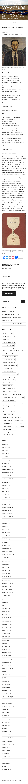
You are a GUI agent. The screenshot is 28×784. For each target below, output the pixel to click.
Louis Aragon (8, 397)
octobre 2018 (6, 741)
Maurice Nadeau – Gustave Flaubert (11, 317)
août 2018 (5, 747)
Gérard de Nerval (8, 383)
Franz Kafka (7, 368)
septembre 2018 (6, 744)
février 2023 (5, 577)
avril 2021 (4, 646)
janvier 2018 (5, 769)
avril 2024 (5, 532)
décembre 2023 (6, 545)
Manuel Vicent (7, 403)
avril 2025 (5, 495)
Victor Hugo (7, 432)
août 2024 (5, 520)
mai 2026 (4, 453)
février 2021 (5, 652)
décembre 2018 (6, 734)
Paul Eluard (19, 417)
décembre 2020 (6, 659)
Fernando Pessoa (9, 359)
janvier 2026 (5, 466)
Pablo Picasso (8, 417)
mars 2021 (5, 649)
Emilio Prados (18, 351)
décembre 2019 (6, 697)
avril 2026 (5, 457)
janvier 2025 (5, 504)
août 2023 (5, 558)
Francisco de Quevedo (10, 365)
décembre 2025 (6, 469)
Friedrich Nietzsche (9, 371)
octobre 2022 (6, 589)
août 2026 (5, 444)
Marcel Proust (19, 403)
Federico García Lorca (10, 356)
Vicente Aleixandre (9, 429)
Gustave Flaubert (9, 380)
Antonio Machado (9, 342)
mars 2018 (5, 763)
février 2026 (5, 463)
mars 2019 (5, 725)
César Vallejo (7, 351)
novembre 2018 (6, 738)
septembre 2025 (7, 479)
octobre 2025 (6, 476)
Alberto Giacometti (9, 336)
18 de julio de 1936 (7, 320)
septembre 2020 (7, 668)
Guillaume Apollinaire (9, 377)
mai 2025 (4, 491)
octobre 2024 (6, 513)
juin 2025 (4, 488)
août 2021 (5, 633)
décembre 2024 (6, 507)
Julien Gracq (7, 394)
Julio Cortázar (17, 394)
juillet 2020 (5, 674)
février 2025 (5, 501)
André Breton (8, 339)
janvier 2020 (5, 693)
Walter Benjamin (19, 432)
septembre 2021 (6, 630)
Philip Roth (19, 420)
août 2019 (5, 709)
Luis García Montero (9, 400)
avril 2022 (5, 608)
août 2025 (5, 482)
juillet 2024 (5, 523)
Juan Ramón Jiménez (9, 391)
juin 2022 (4, 602)
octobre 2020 (6, 665)
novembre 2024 (6, 510)
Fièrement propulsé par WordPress (11, 780)
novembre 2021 (6, 624)
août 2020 (5, 671)
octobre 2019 (6, 703)
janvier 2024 (5, 542)
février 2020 (5, 690)
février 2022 (5, 614)
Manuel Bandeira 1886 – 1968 (12, 34)
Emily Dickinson (8, 354)
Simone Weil (20, 426)
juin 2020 (4, 678)
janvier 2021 (5, 656)
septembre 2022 (6, 592)
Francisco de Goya (9, 362)
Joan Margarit (7, 385)
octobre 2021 (6, 627)
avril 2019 (5, 722)
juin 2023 (4, 564)
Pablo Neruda (8, 414)
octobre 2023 (6, 551)
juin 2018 (4, 753)
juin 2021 (4, 640)
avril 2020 (5, 684)
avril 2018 (5, 760)
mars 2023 (5, 573)
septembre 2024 (7, 517)
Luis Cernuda (19, 397)
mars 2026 (5, 460)
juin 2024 (4, 526)
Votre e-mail (6, 276)
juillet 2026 (5, 447)
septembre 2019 (6, 706)
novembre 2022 (6, 586)
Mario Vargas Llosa (9, 406)
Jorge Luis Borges (9, 388)
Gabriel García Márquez (10, 374)
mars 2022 (5, 611)
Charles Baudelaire (9, 348)
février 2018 (5, 766)
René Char (18, 423)
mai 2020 (4, 681)
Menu (14, 22)
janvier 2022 (5, 618)
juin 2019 (4, 716)
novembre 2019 (6, 700)
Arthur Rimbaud (8, 345)
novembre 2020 (6, 662)
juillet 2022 (5, 599)
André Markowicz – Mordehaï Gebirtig (12, 324)
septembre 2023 (6, 554)
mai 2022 (4, 605)
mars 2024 (5, 536)
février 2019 (5, 728)
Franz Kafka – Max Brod (8, 311)
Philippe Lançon (8, 420)
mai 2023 (4, 567)
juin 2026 (4, 450)
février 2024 (5, 539)
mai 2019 (4, 719)
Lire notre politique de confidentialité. (13, 289)
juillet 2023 (5, 561)
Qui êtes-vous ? (7, 268)
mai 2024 (4, 529)
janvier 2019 (5, 731)
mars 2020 (5, 687)
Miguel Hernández (9, 411)
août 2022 (5, 596)
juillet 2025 (5, 485)
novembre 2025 (6, 472)
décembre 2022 (6, 583)
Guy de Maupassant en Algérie (10, 314)
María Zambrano (8, 409)
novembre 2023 (6, 548)
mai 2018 (4, 757)
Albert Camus (8, 333)
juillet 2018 (5, 750)
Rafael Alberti (7, 423)
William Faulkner (8, 435)
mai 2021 (4, 643)
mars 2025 (5, 498)
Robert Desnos (8, 426)
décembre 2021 (6, 621)
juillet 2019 (5, 712)
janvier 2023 (5, 580)
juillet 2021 (5, 637)
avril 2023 (5, 570)
